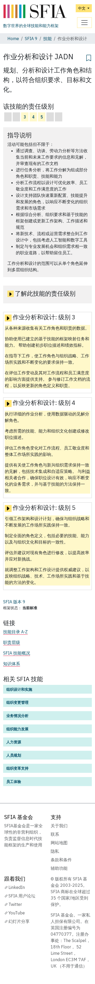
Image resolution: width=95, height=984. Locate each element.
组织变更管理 (17, 702)
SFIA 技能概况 (16, 653)
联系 (55, 834)
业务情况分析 (17, 715)
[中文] (34, 11)
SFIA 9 (31, 38)
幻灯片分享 (19, 921)
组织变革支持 (17, 768)
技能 (47, 38)
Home (13, 38)
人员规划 (13, 755)
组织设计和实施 (19, 689)
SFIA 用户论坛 (21, 895)
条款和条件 (61, 859)
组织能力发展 (17, 728)
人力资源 (13, 741)
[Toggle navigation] (84, 22)
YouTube (16, 912)
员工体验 (13, 781)
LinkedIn (16, 887)
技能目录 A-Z (15, 631)
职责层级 (11, 642)
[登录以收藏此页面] (89, 57)
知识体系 (11, 663)
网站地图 (59, 842)
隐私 (55, 851)
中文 (82, 8)
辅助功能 (59, 868)
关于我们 (59, 825)
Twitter (15, 904)
